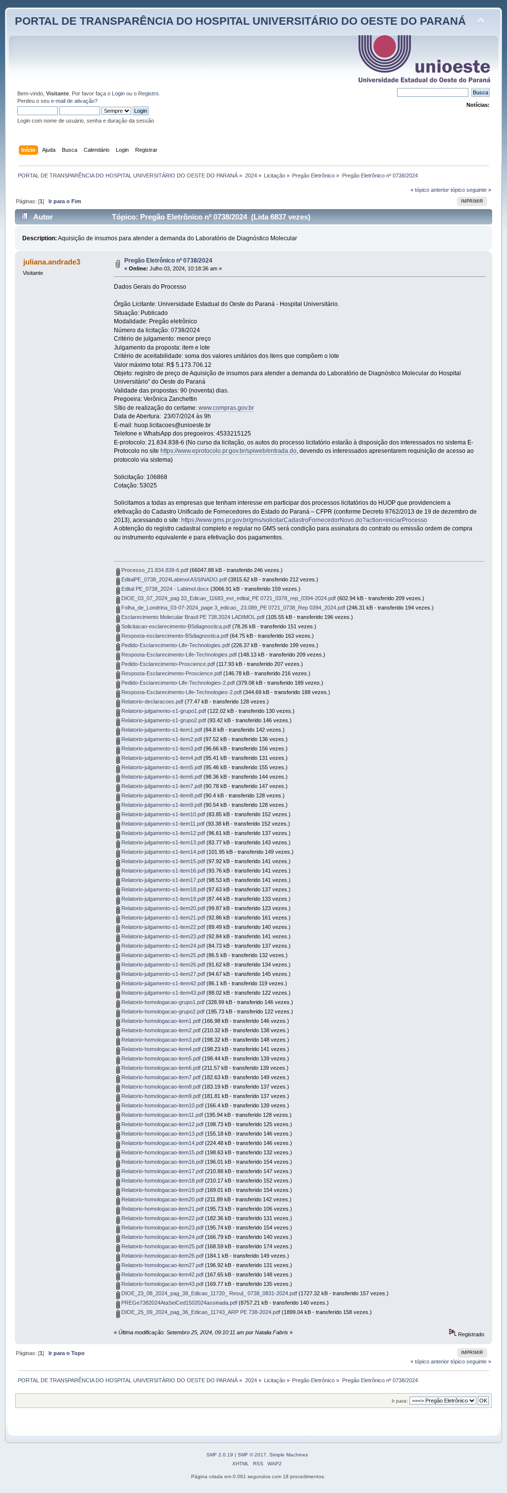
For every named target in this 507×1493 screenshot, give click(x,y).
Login (118, 93)
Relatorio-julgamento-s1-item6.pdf (161, 777)
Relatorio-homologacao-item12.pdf (161, 1124)
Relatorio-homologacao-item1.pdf (160, 1021)
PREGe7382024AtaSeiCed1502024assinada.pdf (178, 1303)
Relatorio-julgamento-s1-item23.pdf (162, 936)
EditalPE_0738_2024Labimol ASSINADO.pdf (173, 579)
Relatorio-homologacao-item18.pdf (161, 1181)
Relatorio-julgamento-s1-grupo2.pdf (163, 720)
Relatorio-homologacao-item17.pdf (161, 1171)
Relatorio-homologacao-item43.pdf (161, 1284)
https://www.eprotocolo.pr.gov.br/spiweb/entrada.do (228, 450)
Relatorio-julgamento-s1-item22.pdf (162, 927)
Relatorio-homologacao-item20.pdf (161, 1199)
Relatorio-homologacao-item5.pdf (160, 1058)
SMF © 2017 (252, 1454)
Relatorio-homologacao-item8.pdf (160, 1087)
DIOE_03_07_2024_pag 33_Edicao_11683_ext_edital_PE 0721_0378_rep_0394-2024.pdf (228, 598)
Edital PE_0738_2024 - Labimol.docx (164, 589)
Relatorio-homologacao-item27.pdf (161, 1265)
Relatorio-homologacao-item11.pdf (161, 1115)
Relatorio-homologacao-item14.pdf (161, 1143)
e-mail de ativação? (74, 101)
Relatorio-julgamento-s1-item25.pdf (162, 955)
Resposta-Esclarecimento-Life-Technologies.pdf (178, 655)
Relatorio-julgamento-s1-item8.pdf (161, 795)
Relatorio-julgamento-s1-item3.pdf (161, 748)
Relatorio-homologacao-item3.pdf (160, 1040)
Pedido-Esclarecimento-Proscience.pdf (167, 664)
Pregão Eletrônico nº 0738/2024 (168, 260)
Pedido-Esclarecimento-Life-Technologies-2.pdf (177, 683)
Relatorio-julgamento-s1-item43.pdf (162, 993)
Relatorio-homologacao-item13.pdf (161, 1134)
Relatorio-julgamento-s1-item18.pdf (162, 889)
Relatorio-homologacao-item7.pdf (160, 1077)
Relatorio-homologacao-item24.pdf (161, 1237)
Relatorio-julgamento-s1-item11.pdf (162, 824)
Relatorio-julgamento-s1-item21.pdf (162, 918)
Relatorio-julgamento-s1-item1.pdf (161, 730)
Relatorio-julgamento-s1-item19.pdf (162, 899)
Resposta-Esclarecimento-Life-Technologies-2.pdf (181, 692)
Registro (148, 93)
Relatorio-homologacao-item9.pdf (160, 1096)
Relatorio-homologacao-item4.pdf (160, 1049)
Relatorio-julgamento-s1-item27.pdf (162, 974)
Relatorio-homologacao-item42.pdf (161, 1274)
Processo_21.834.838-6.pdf (154, 570)
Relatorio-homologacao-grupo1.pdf (162, 1002)
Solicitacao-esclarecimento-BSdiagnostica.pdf (175, 626)
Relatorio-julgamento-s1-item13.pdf (162, 842)
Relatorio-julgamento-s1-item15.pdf (162, 861)
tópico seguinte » (471, 190)
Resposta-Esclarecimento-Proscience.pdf (171, 673)
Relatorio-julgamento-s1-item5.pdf (161, 767)
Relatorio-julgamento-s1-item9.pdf (161, 805)
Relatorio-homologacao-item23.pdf (161, 1227)
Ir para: (400, 1401)
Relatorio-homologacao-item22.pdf (161, 1218)
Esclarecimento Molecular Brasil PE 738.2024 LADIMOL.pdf (192, 617)
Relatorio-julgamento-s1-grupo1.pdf (163, 711)
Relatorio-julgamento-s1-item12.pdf (162, 833)
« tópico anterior (429, 190)
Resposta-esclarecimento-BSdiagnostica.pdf (174, 636)
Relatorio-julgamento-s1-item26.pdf (162, 964)
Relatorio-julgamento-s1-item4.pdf (161, 758)
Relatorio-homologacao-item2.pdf (160, 1030)
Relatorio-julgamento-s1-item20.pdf (162, 908)
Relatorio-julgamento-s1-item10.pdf (162, 814)
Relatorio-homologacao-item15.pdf (161, 1152)
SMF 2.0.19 (219, 1454)
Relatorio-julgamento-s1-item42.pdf (162, 983)
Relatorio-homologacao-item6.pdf (160, 1068)
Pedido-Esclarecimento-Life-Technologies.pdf (175, 645)
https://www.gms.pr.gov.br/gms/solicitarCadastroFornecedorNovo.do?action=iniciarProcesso (304, 520)
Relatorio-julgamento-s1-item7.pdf (161, 786)
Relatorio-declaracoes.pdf (151, 701)
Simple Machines (288, 1454)
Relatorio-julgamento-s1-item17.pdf (162, 880)
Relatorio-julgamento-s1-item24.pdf (162, 946)
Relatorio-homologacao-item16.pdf (161, 1162)
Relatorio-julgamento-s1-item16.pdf (162, 871)
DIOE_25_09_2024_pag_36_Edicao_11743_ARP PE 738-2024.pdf (200, 1312)
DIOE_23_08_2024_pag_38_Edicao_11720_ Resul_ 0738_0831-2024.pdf (208, 1293)
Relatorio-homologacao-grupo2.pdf (162, 1011)
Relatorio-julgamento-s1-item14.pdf (162, 852)
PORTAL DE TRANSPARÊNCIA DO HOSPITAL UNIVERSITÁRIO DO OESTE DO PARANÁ (240, 21)
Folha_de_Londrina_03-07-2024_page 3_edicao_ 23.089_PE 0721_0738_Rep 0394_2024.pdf (232, 608)
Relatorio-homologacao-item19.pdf (161, 1190)
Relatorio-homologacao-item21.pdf (161, 1209)
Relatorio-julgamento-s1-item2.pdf (161, 739)
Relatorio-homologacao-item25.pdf (161, 1246)
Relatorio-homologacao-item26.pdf (161, 1256)
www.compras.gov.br (226, 407)
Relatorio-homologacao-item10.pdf (161, 1105)
